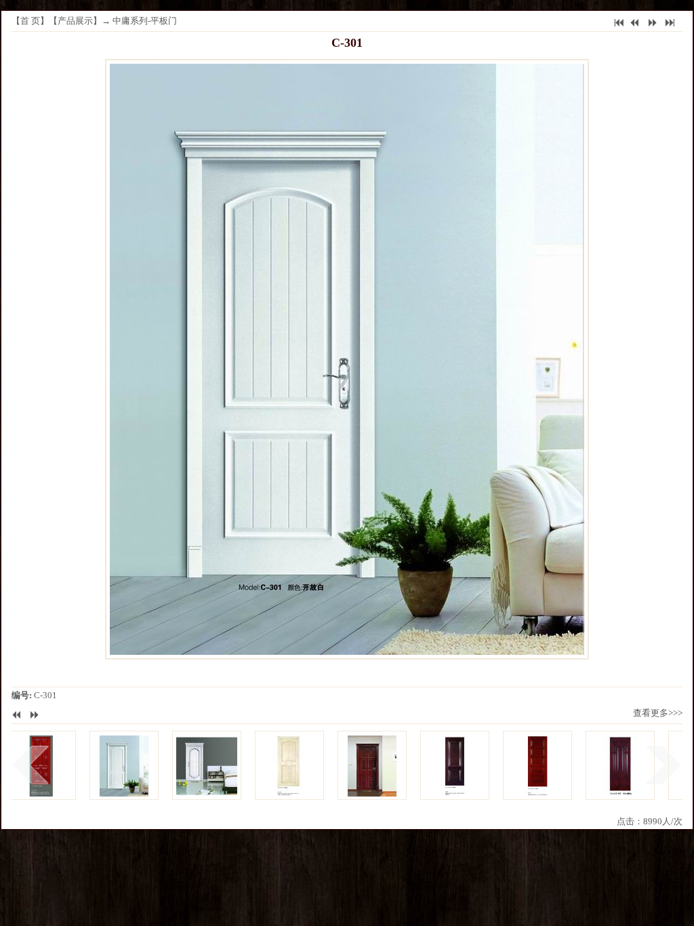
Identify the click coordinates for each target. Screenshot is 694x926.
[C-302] (191, 765)
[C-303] (274, 765)
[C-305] (439, 765)
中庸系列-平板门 (145, 21)
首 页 (30, 21)
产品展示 (75, 21)
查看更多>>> (657, 713)
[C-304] (357, 765)
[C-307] (605, 765)
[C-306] (522, 765)
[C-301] (109, 765)
